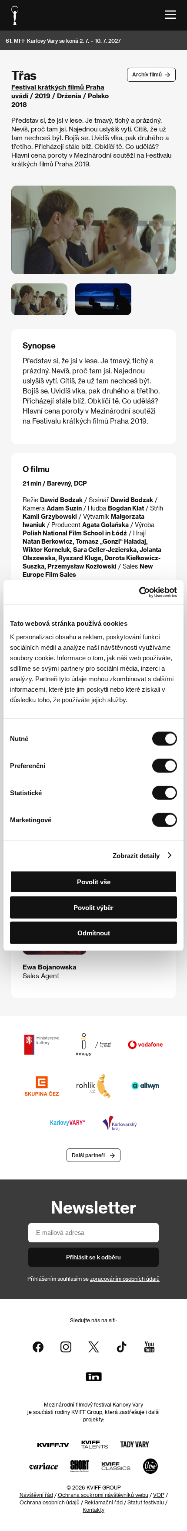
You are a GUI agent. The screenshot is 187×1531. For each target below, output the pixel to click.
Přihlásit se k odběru (93, 1257)
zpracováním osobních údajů (125, 1279)
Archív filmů (147, 74)
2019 (42, 96)
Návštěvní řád (36, 1495)
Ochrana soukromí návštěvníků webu (103, 1495)
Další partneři (88, 1155)
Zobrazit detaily (136, 855)
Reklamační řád (103, 1502)
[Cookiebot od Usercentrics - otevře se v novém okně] (139, 592)
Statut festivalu (145, 1502)
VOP (158, 1495)
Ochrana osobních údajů (50, 1502)
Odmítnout (93, 933)
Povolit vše (93, 882)
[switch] (164, 766)
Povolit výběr (93, 907)
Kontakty (93, 1510)
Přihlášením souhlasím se (93, 1279)
